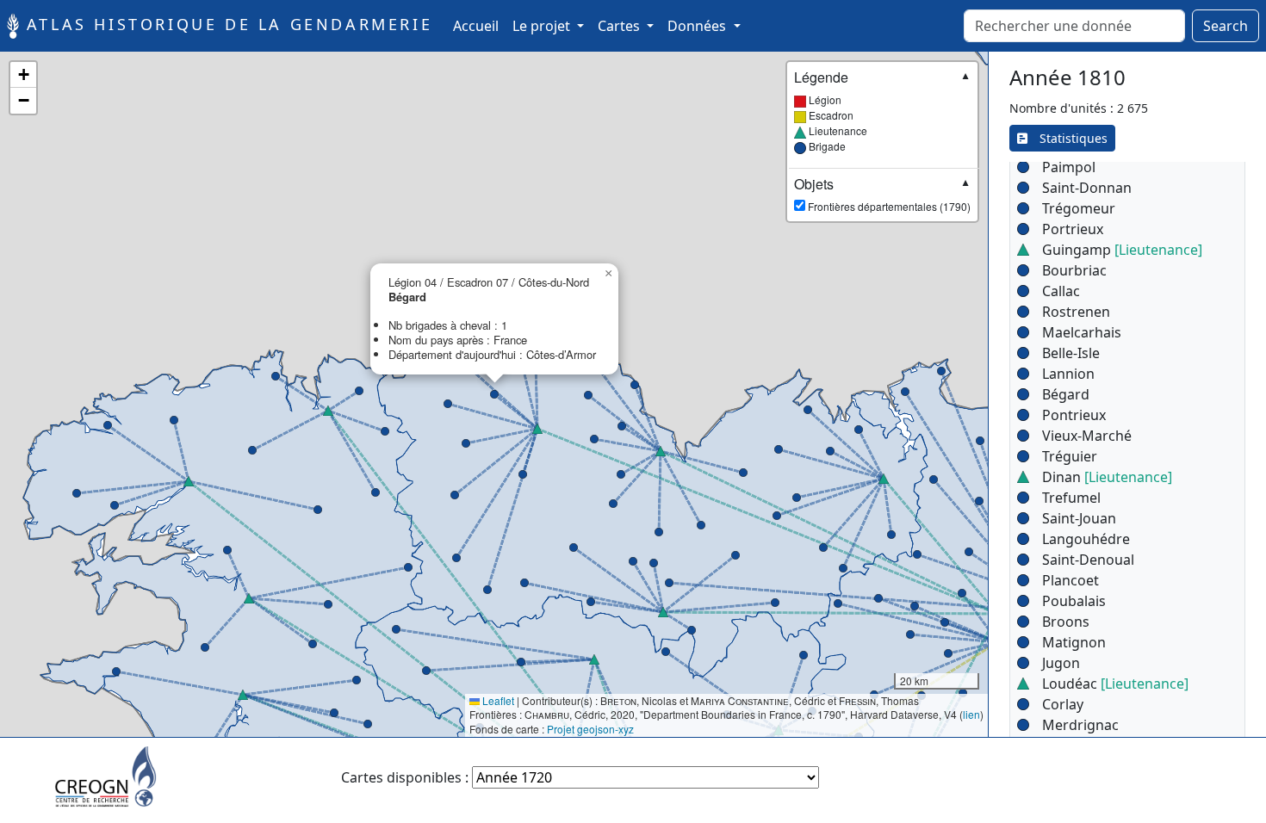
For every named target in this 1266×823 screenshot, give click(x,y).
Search (1225, 25)
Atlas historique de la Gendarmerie (225, 24)
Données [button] (698, 25)
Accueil (479, 25)
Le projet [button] (543, 25)
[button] (944, 622)
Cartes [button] (620, 25)
